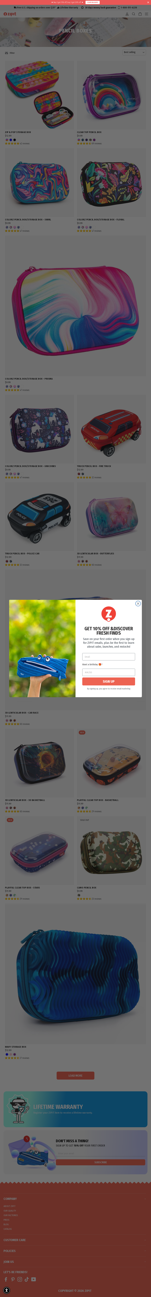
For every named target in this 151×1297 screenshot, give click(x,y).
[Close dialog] (138, 603)
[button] (6, 1290)
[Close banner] (148, 2)
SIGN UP (109, 681)
